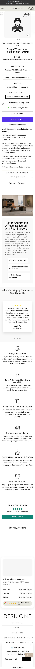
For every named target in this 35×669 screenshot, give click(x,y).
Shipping (14, 59)
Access (17, 83)
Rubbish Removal (17, 93)
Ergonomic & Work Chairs (17, 637)
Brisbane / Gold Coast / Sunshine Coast (17, 71)
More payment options (17, 124)
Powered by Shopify (17, 667)
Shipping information (18, 172)
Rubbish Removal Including (17, 97)
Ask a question (17, 177)
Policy (17, 628)
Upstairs (24, 87)
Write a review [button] (17, 517)
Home (5, 43)
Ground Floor (12, 87)
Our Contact (17, 623)
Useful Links (17, 632)
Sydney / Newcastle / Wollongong (17, 78)
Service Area (17, 66)
